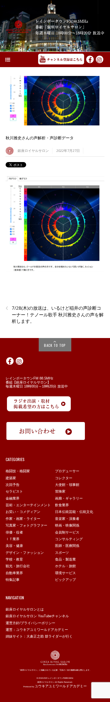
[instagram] (99, 59)
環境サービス (65, 573)
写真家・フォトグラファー (26, 525)
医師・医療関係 (67, 546)
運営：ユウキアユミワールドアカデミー (37, 630)
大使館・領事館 (67, 485)
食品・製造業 (65, 559)
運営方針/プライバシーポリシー (30, 623)
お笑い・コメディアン (23, 512)
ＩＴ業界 (12, 539)
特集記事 (12, 580)
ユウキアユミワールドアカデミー (61, 686)
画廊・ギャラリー (69, 498)
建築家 (11, 478)
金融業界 (12, 498)
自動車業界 (14, 573)
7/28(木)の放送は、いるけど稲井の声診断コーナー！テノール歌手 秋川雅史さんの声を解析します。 (55, 314)
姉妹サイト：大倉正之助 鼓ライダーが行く (39, 636)
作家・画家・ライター (23, 519)
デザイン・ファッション (25, 553)
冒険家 (60, 491)
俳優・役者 (14, 532)
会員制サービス (67, 532)
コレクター (63, 478)
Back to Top (55, 345)
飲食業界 (62, 505)
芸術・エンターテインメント (28, 505)
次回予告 (12, 485)
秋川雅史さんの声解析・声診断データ (40, 137)
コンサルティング (69, 539)
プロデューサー (67, 471)
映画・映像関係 (67, 525)
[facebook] (90, 59)
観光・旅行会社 (18, 566)
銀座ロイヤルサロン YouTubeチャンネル (37, 616)
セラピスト (14, 491)
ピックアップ (65, 580)
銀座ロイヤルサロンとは (25, 609)
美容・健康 (14, 546)
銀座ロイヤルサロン (33, 150)
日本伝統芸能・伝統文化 (74, 512)
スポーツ (62, 553)
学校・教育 (14, 559)
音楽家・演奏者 (67, 519)
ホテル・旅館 (65, 566)
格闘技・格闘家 (18, 471)
